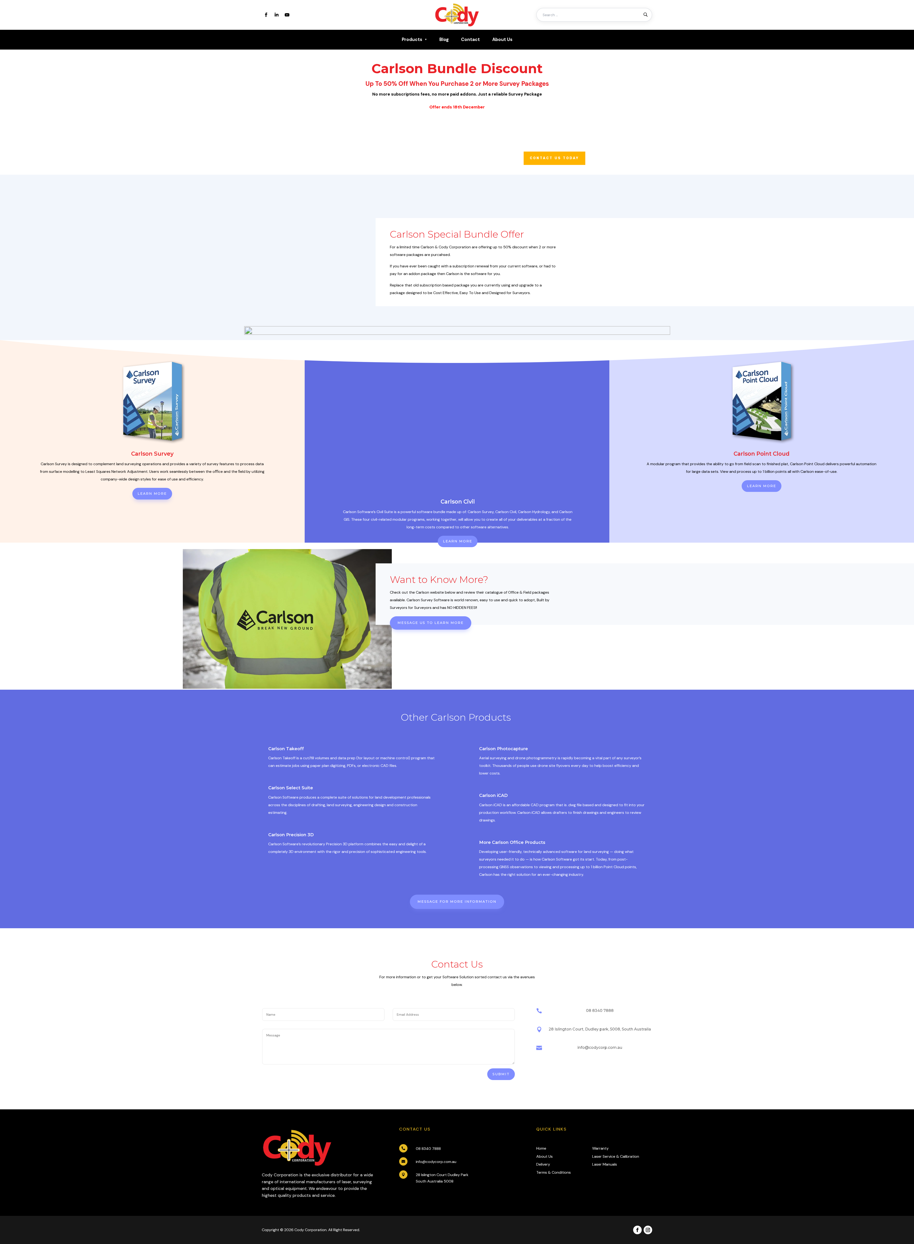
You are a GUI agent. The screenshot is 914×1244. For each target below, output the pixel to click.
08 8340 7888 (428, 1148)
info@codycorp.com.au (436, 1161)
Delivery (543, 1164)
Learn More (152, 493)
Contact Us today (554, 158)
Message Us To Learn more (430, 623)
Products (412, 39)
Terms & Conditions (553, 1172)
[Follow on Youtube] (287, 14)
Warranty (600, 1148)
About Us (502, 39)
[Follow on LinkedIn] (276, 14)
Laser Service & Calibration (615, 1156)
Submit (501, 1074)
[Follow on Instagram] (648, 1230)
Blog (444, 39)
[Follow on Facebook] (266, 14)
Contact (470, 39)
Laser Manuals (604, 1164)
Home (541, 1148)
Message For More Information (457, 901)
